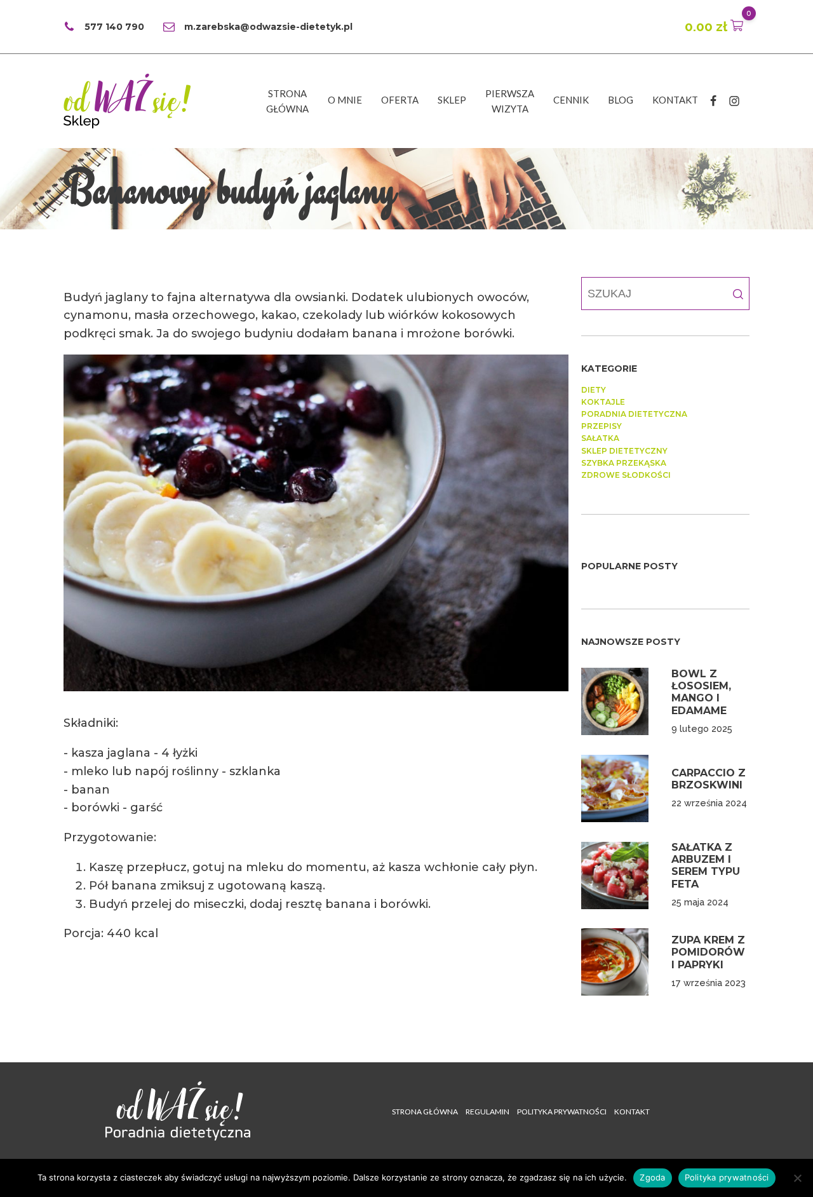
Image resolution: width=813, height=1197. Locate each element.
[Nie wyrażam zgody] (797, 1178)
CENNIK (571, 99)
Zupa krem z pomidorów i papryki (708, 952)
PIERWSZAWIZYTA (509, 101)
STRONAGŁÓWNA (287, 101)
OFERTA (400, 99)
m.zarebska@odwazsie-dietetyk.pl (268, 26)
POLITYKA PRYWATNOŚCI (562, 1111)
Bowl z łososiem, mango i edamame (701, 692)
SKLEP (452, 99)
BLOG (620, 99)
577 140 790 (114, 26)
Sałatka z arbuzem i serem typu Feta (705, 865)
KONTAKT (675, 99)
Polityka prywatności (727, 1177)
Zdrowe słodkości (626, 475)
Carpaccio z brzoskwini (708, 779)
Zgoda (652, 1177)
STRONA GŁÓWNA (425, 1111)
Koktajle (603, 402)
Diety (593, 390)
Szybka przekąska (623, 463)
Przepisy (601, 426)
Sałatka (600, 438)
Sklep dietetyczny (624, 451)
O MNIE (345, 99)
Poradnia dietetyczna (634, 414)
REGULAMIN (487, 1111)
